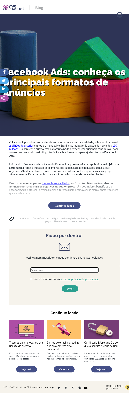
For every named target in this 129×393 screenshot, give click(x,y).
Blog (39, 8)
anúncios (25, 218)
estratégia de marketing (75, 218)
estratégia (52, 218)
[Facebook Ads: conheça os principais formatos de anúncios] (10, 89)
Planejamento (61, 221)
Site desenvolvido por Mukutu (114, 387)
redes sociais (79, 221)
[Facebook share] (10, 72)
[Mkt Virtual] (13, 7)
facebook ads (98, 218)
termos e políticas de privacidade (79, 279)
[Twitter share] (10, 80)
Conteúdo (38, 218)
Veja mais (27, 369)
